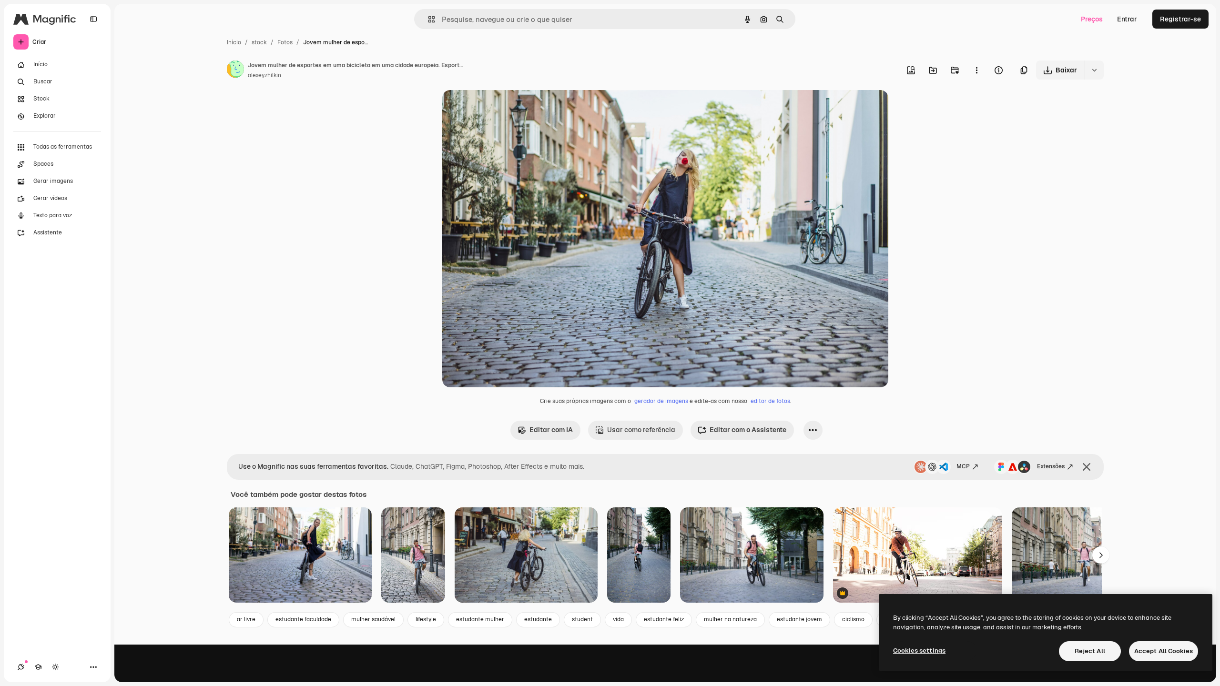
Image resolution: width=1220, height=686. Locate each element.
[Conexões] (21, 667)
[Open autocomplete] (428, 19)
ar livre (246, 619)
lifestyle (426, 619)
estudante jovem (799, 619)
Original (503, 108)
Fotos (285, 42)
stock (259, 42)
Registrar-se (1180, 19)
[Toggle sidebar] (93, 19)
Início (234, 42)
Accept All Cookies (1163, 651)
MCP (963, 466)
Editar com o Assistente (748, 429)
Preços (1092, 19)
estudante (538, 619)
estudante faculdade (303, 619)
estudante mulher (480, 619)
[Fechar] (1086, 467)
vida (618, 619)
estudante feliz (664, 619)
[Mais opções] (976, 70)
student (582, 619)
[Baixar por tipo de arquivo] (1094, 70)
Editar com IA (551, 429)
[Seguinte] (1100, 555)
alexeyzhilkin (264, 75)
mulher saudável (373, 619)
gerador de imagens (661, 401)
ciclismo (853, 619)
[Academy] (38, 667)
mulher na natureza (730, 619)
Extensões (1051, 466)
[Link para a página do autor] (235, 71)
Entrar (1127, 19)
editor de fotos (770, 401)
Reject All (1090, 651)
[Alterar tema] (55, 667)
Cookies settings (919, 650)
